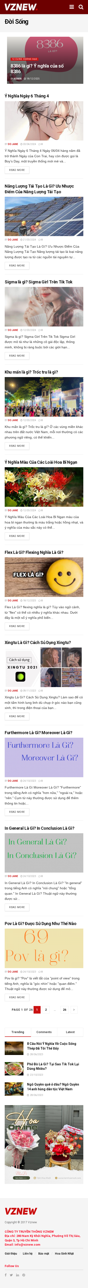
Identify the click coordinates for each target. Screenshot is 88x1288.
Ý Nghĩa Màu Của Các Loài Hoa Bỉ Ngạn (41, 462)
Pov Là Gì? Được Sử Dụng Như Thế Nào (40, 923)
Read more (17, 170)
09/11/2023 (29, 690)
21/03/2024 (29, 239)
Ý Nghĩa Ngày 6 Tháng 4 (27, 95)
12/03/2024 (29, 330)
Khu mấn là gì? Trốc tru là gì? (31, 372)
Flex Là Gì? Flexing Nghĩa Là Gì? (34, 552)
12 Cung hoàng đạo (24, 59)
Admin (18, 78)
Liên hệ (27, 1253)
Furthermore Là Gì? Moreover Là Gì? (38, 732)
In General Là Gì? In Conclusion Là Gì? (39, 828)
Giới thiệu (11, 1253)
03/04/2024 (29, 144)
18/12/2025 (33, 78)
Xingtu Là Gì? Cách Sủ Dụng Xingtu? (38, 642)
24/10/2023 (29, 781)
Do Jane (13, 144)
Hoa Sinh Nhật (64, 1253)
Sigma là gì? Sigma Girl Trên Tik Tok (39, 281)
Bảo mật (43, 1253)
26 (64, 1009)
